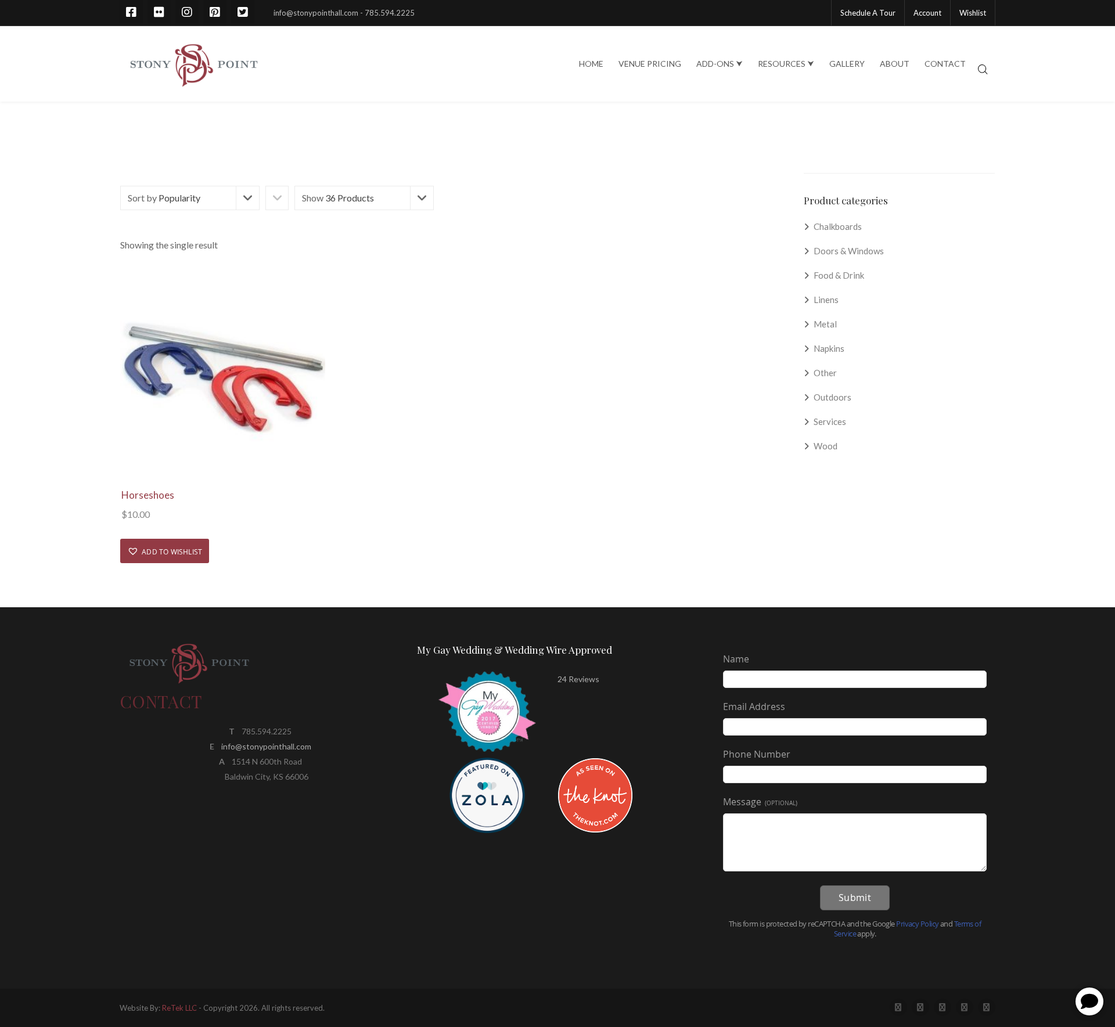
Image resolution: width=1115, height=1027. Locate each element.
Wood (825, 446)
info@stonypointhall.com (266, 746)
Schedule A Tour (867, 12)
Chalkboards (838, 226)
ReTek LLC (179, 1007)
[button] (164, 551)
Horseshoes (147, 495)
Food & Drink (839, 275)
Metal (825, 324)
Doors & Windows (849, 251)
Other (825, 372)
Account (927, 12)
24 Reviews (578, 679)
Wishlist (972, 12)
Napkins (829, 348)
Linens (826, 299)
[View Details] (222, 377)
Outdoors (832, 397)
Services (830, 421)
